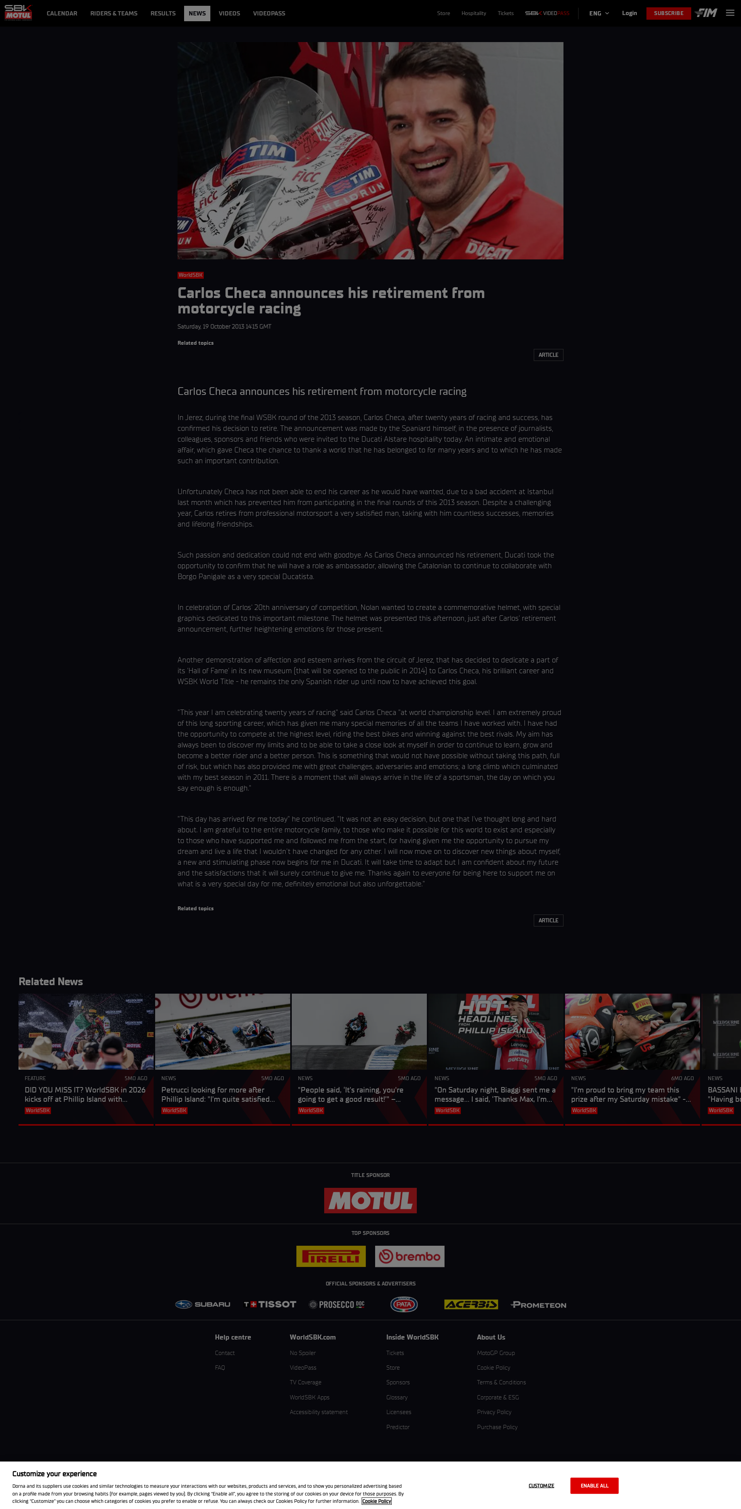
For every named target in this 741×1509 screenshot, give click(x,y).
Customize (541, 1486)
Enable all (595, 1486)
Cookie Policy (376, 1501)
